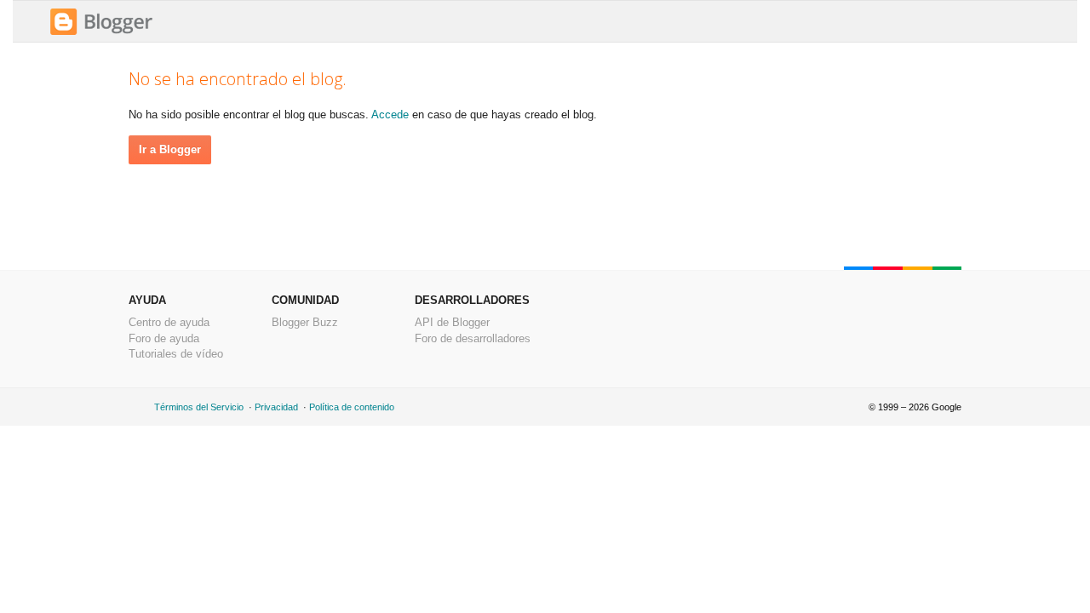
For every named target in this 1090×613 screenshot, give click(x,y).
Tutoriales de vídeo (176, 353)
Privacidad (276, 407)
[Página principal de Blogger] (101, 32)
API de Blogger (452, 322)
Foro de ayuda (164, 338)
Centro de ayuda (169, 322)
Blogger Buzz (305, 322)
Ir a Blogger (170, 149)
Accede (390, 114)
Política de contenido (351, 407)
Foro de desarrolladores (473, 338)
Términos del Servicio (199, 407)
